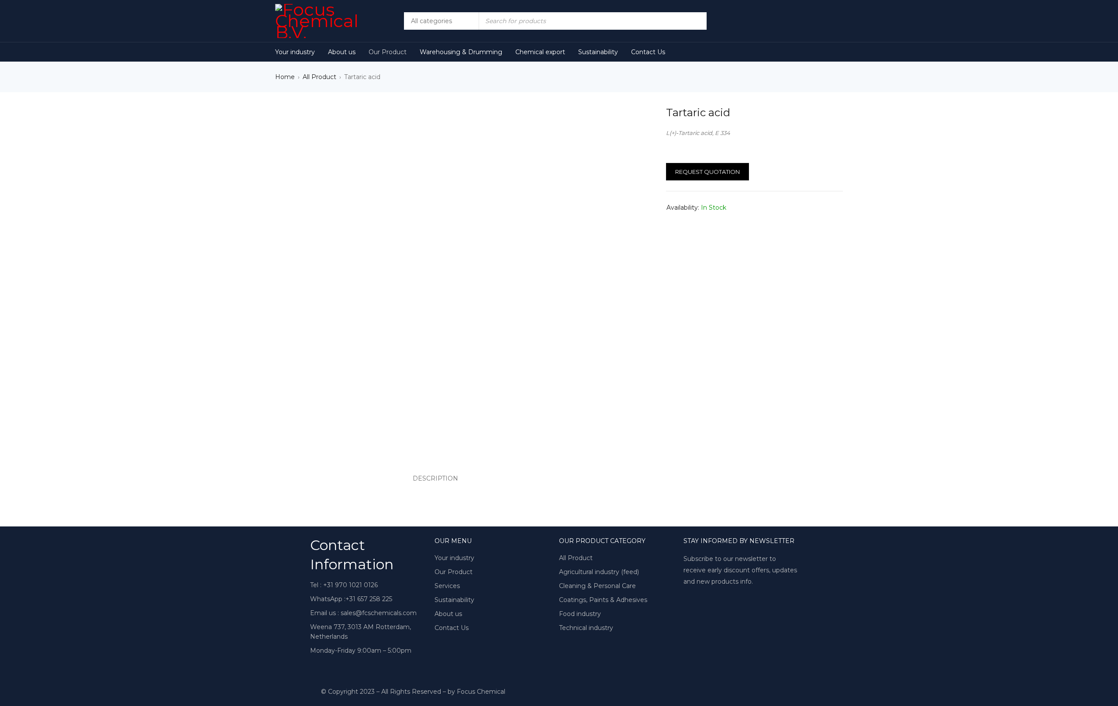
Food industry (580, 614)
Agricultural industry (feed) (599, 572)
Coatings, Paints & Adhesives (603, 600)
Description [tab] (435, 478)
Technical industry (586, 628)
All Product (319, 77)
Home (285, 77)
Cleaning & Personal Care (597, 586)
